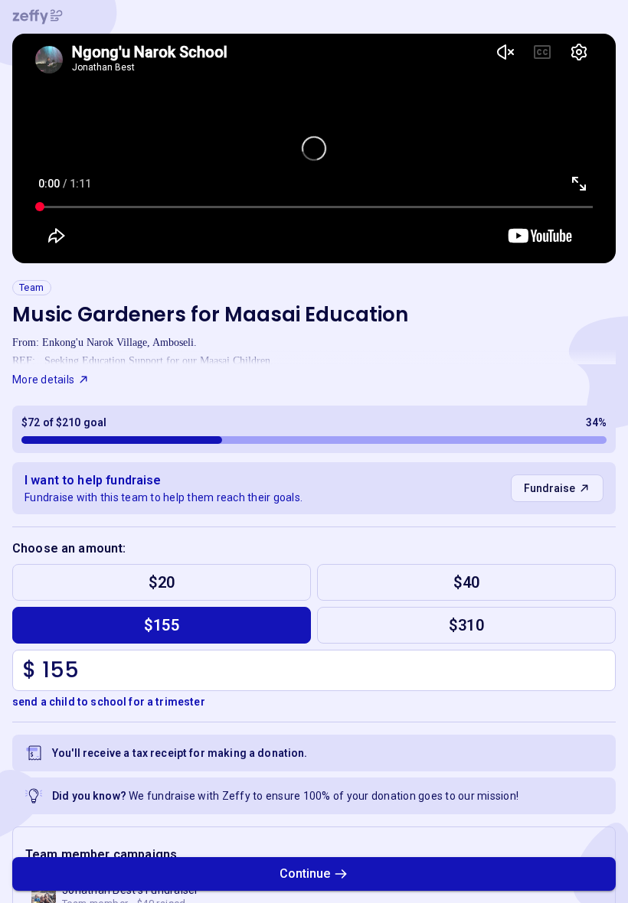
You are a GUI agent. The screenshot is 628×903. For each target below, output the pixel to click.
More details (43, 379)
